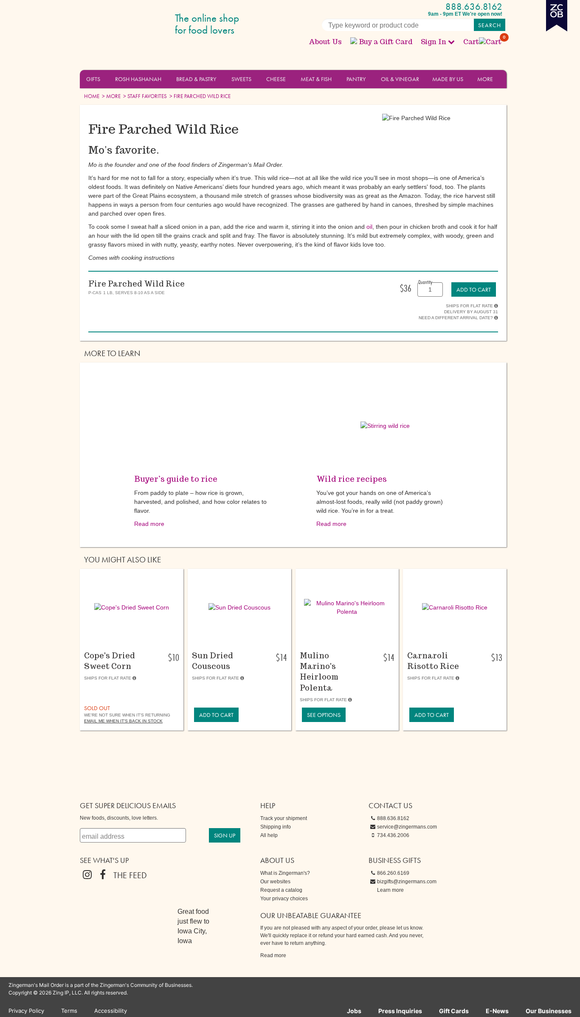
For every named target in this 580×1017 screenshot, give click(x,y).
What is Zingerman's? (285, 873)
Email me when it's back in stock (123, 721)
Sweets (241, 79)
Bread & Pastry (196, 79)
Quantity (425, 282)
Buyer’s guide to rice (175, 479)
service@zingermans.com (407, 827)
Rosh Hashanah (138, 79)
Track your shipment (283, 818)
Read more (149, 523)
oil (369, 226)
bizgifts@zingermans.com (406, 882)
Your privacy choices (284, 899)
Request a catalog (281, 890)
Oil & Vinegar (400, 79)
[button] (105, 78)
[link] (473, 289)
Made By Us (447, 79)
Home (91, 96)
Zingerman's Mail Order (146, 24)
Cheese (276, 79)
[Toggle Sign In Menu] (451, 41)
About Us (325, 41)
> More (111, 96)
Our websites (275, 882)
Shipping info (275, 827)
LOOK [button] (127, 639)
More (485, 79)
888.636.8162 (473, 6)
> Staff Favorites (144, 96)
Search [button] (489, 25)
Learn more (390, 890)
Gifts (93, 79)
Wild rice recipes (351, 479)
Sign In (433, 41)
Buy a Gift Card (385, 41)
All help (269, 835)
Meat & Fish (316, 79)
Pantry (356, 79)
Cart (482, 41)
